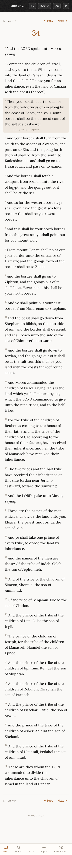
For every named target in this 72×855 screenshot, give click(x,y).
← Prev (48, 20)
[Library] (66, 6)
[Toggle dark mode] (32, 6)
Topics (44, 851)
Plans (31, 851)
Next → (62, 20)
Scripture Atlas (61, 851)
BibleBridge (17, 5)
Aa (57, 5)
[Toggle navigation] (6, 6)
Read (5, 851)
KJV (43, 5)
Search (18, 851)
